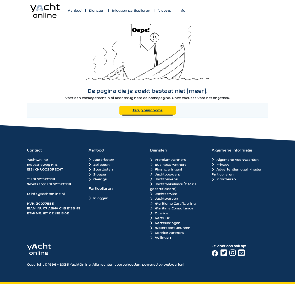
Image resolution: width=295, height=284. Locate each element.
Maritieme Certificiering (175, 203)
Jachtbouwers (167, 174)
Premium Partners (170, 159)
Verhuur (162, 217)
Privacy (222, 164)
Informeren (226, 178)
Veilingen (162, 237)
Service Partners (169, 232)
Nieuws (164, 10)
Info (182, 10)
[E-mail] (242, 254)
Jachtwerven (166, 198)
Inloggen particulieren (131, 10)
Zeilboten (101, 164)
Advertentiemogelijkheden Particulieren (237, 171)
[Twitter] (224, 254)
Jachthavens (166, 178)
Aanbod (74, 10)
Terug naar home (148, 109)
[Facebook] (216, 254)
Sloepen (100, 173)
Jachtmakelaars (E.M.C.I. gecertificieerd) (173, 186)
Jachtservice (165, 193)
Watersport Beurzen (172, 227)
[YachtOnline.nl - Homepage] (45, 10)
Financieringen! (168, 169)
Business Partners (170, 164)
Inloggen (100, 197)
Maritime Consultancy (173, 208)
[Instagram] (233, 254)
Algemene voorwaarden (237, 159)
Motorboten (103, 159)
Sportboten (102, 168)
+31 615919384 (43, 178)
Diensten (97, 10)
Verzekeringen (167, 222)
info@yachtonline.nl (48, 193)
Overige (99, 178)
